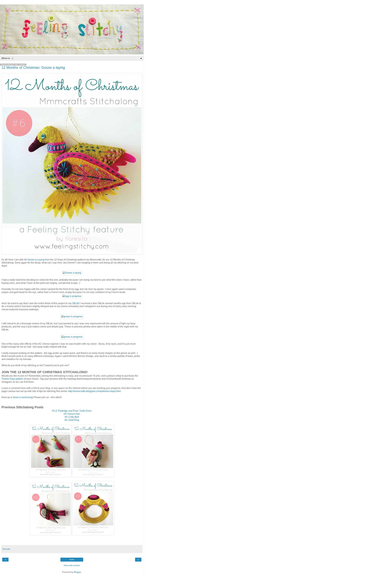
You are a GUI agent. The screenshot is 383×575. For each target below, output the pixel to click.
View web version (72, 565)
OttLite (75, 303)
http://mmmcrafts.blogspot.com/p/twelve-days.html (94, 391)
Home (71, 560)
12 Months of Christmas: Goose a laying (33, 67)
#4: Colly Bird (72, 417)
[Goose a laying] (72, 273)
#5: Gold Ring (71, 420)
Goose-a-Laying (35, 259)
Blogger (77, 572)
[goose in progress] (71, 316)
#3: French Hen (72, 414)
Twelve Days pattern (12, 379)
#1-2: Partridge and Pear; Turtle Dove (72, 410)
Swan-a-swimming (22, 397)
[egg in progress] (71, 296)
